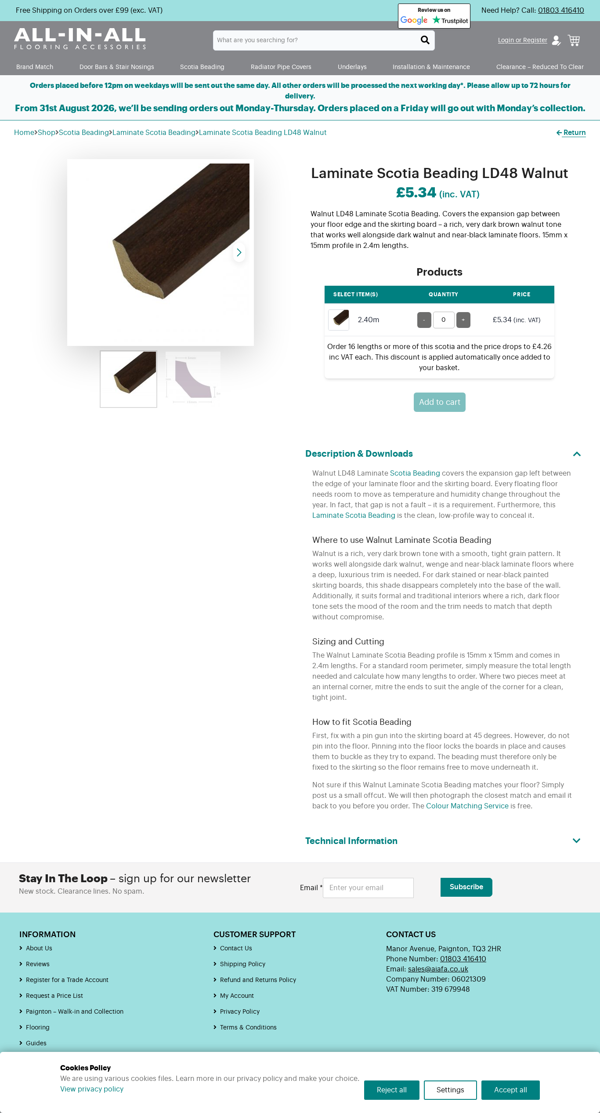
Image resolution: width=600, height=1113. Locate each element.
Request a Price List (54, 996)
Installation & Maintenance (431, 67)
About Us (39, 949)
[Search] (425, 40)
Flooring (38, 1028)
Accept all (510, 1090)
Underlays (352, 67)
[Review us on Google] (414, 20)
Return (574, 132)
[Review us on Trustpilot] (450, 20)
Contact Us (236, 949)
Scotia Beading (202, 67)
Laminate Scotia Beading (153, 132)
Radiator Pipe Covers (281, 67)
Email (311, 887)
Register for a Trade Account (67, 980)
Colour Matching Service (467, 806)
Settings (450, 1090)
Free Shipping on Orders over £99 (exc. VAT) (89, 10)
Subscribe (466, 887)
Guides (36, 1043)
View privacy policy (91, 1089)
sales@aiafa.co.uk (438, 969)
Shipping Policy (242, 964)
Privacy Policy (240, 1012)
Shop (46, 132)
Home (24, 132)
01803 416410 (561, 10)
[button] (239, 252)
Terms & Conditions (248, 1028)
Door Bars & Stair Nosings (117, 67)
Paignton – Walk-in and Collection (74, 1012)
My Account (237, 996)
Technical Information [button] (351, 841)
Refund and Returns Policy (258, 980)
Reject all (392, 1090)
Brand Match (34, 67)
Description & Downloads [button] (359, 454)
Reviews (38, 964)
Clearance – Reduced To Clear (540, 67)
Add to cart (439, 402)
